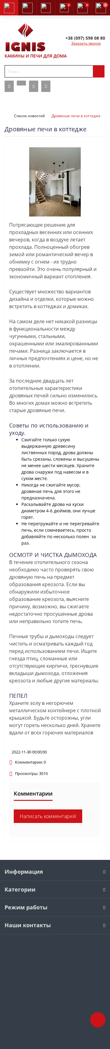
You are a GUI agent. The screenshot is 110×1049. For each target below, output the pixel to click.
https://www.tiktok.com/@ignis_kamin (21, 83)
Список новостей (29, 115)
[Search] (99, 71)
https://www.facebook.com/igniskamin (9, 86)
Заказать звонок (86, 43)
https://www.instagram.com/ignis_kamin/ (33, 86)
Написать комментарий (48, 816)
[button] (46, 7)
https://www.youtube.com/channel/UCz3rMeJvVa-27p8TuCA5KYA (45, 86)
